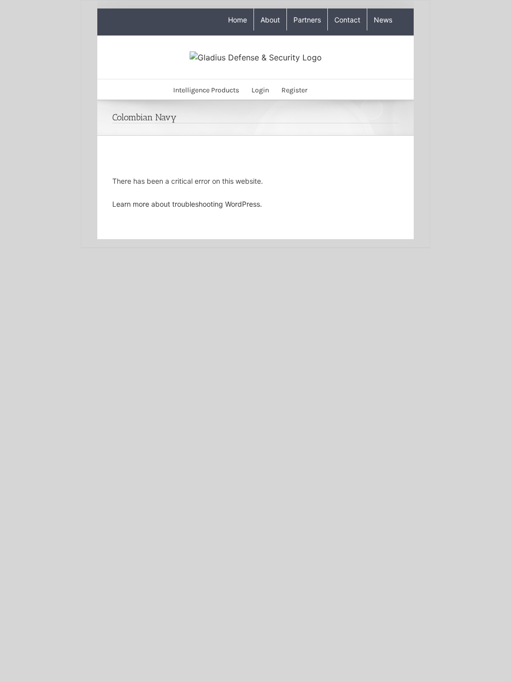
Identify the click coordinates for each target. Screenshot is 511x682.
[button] (322, 89)
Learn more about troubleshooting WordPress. (187, 204)
